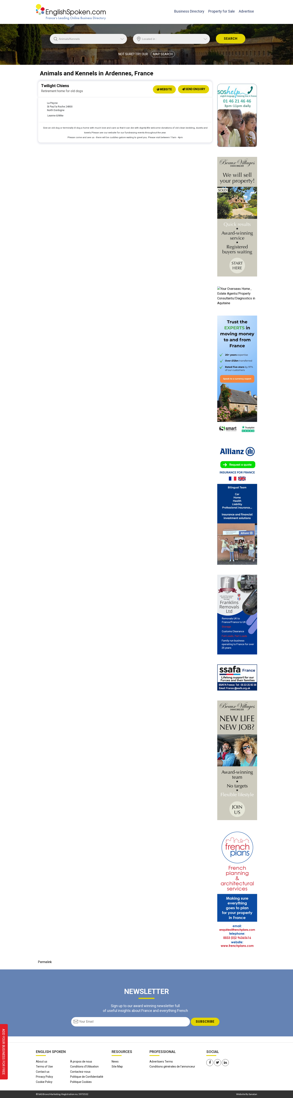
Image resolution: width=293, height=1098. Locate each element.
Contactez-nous (80, 1071)
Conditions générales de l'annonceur (172, 1066)
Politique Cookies (81, 1081)
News (115, 1061)
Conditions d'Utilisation (84, 1066)
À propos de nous (81, 1061)
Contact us (42, 1071)
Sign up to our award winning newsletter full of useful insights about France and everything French (145, 1008)
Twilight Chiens (55, 85)
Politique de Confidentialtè (86, 1076)
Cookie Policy (44, 1081)
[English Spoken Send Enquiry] (237, 677)
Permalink (45, 962)
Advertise (246, 11)
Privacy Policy (44, 1076)
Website (165, 89)
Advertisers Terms (161, 1061)
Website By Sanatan (246, 1094)
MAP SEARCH (163, 54)
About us (41, 1061)
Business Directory (189, 11)
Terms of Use (44, 1066)
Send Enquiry (195, 89)
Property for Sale (221, 11)
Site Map (117, 1066)
